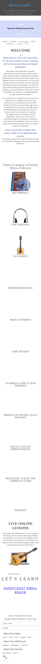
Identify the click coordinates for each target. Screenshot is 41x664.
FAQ (32, 41)
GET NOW (21, 34)
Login (20, 24)
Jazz (16, 637)
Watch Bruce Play (21, 158)
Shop (13, 41)
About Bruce (20, 154)
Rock (10, 637)
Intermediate (14, 645)
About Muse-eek (20, 149)
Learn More (20, 570)
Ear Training (6, 653)
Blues (4, 637)
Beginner (5, 645)
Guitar (15, 653)
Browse (20, 199)
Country (22, 637)
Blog (20, 44)
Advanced (24, 645)
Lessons (23, 41)
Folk (29, 637)
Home (5, 41)
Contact (10, 44)
